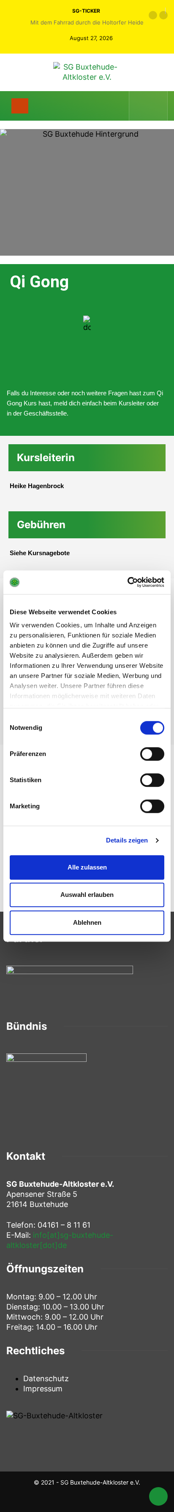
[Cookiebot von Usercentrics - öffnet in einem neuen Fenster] (127, 582)
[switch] (152, 754)
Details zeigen (127, 840)
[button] (153, 15)
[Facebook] (141, 105)
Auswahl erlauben (87, 894)
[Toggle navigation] (19, 106)
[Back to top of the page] (158, 1497)
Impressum (43, 1388)
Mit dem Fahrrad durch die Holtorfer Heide (87, 22)
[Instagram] (156, 105)
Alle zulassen (87, 867)
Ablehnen (87, 922)
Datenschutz (46, 1378)
